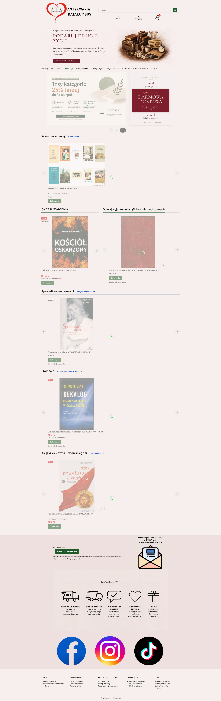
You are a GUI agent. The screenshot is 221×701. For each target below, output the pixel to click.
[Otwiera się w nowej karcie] (71, 651)
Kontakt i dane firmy (162, 681)
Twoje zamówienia (76, 681)
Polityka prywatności (134, 684)
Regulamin (45, 686)
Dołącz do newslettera (67, 551)
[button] (175, 10)
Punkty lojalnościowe (134, 686)
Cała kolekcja (73, 136)
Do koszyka (54, 201)
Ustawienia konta (76, 684)
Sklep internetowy (109, 698)
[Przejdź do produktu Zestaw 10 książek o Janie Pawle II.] (76, 164)
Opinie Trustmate (161, 686)
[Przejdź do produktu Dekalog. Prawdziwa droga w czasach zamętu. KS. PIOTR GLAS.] (76, 404)
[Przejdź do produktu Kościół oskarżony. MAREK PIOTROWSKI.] (70, 242)
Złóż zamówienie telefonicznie (52, 684)
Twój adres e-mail (59, 547)
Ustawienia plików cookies (136, 681)
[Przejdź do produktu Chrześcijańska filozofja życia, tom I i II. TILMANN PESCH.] (138, 242)
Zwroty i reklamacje (48, 681)
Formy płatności (104, 681)
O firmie (158, 688)
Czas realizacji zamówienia (108, 686)
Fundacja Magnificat (163, 684)
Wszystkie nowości (84, 292)
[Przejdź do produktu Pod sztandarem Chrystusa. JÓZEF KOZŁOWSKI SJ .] (76, 486)
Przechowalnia (75, 686)
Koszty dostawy (104, 684)
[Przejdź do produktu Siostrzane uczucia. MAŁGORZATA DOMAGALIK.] (76, 324)
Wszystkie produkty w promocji (69, 371)
